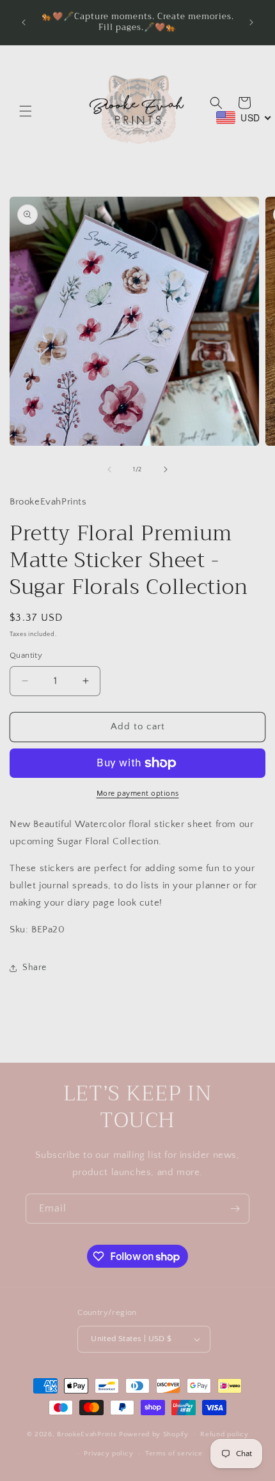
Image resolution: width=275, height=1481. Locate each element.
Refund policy (224, 1434)
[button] (26, 111)
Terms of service (174, 1453)
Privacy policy (108, 1453)
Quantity (26, 655)
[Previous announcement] (24, 22)
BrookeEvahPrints (88, 1434)
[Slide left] (109, 469)
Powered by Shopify (154, 1434)
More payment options (138, 793)
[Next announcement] (251, 22)
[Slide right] (166, 469)
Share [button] (34, 967)
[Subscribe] (235, 1209)
